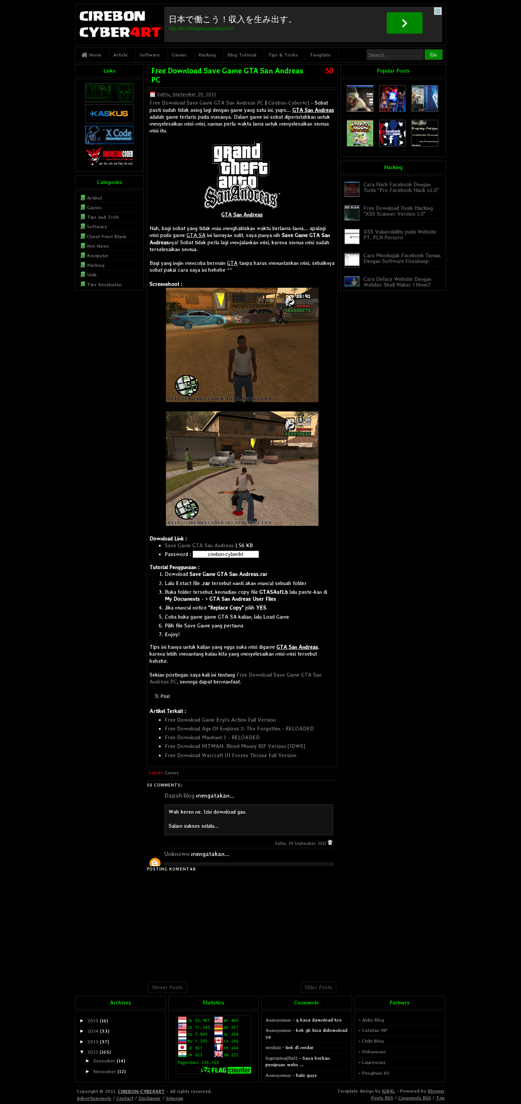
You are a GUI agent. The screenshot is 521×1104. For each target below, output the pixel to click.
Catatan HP (375, 1030)
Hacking (207, 55)
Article (120, 55)
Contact (124, 1098)
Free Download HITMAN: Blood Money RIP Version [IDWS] (235, 746)
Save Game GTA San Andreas (199, 545)
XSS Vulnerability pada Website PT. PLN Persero (399, 234)
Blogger (436, 1091)
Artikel (94, 198)
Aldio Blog (373, 1020)
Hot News (98, 246)
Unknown (177, 853)
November (104, 1071)
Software (150, 55)
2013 (92, 1041)
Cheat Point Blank (107, 236)
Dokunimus (374, 1051)
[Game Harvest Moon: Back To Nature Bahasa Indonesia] (360, 145)
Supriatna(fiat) (281, 1058)
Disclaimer (149, 1098)
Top (440, 1098)
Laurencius (374, 1062)
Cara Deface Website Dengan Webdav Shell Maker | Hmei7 (397, 282)
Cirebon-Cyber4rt (288, 103)
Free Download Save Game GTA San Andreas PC (207, 103)
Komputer (98, 255)
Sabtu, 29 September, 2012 (301, 843)
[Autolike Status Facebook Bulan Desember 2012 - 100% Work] (392, 145)
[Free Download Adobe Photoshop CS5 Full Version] (425, 110)
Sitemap (174, 1098)
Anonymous (278, 1020)
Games (179, 55)
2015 (92, 1020)
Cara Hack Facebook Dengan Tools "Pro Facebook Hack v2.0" (401, 187)
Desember (104, 1061)
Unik (92, 274)
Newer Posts (167, 987)
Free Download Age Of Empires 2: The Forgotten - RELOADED (239, 728)
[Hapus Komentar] (330, 843)
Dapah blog (179, 795)
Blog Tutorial (242, 55)
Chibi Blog (373, 1041)
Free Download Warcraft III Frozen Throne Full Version (230, 755)
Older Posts (318, 987)
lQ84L (388, 1091)
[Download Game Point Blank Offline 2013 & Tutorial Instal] (360, 110)
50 (329, 70)
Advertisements (94, 1098)
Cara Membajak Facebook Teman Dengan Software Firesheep (402, 258)
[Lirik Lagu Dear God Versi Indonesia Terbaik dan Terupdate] (425, 145)
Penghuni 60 (375, 1073)
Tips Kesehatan (104, 284)
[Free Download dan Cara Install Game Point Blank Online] (392, 110)
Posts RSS (382, 1098)
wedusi (273, 1047)
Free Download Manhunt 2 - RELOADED (212, 737)
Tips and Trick (103, 217)
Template (320, 55)
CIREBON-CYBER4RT (141, 1091)
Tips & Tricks (283, 55)
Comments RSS (414, 1098)
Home (94, 55)
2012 (92, 1052)
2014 (92, 1031)
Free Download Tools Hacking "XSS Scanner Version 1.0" (398, 211)
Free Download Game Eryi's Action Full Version (220, 720)
